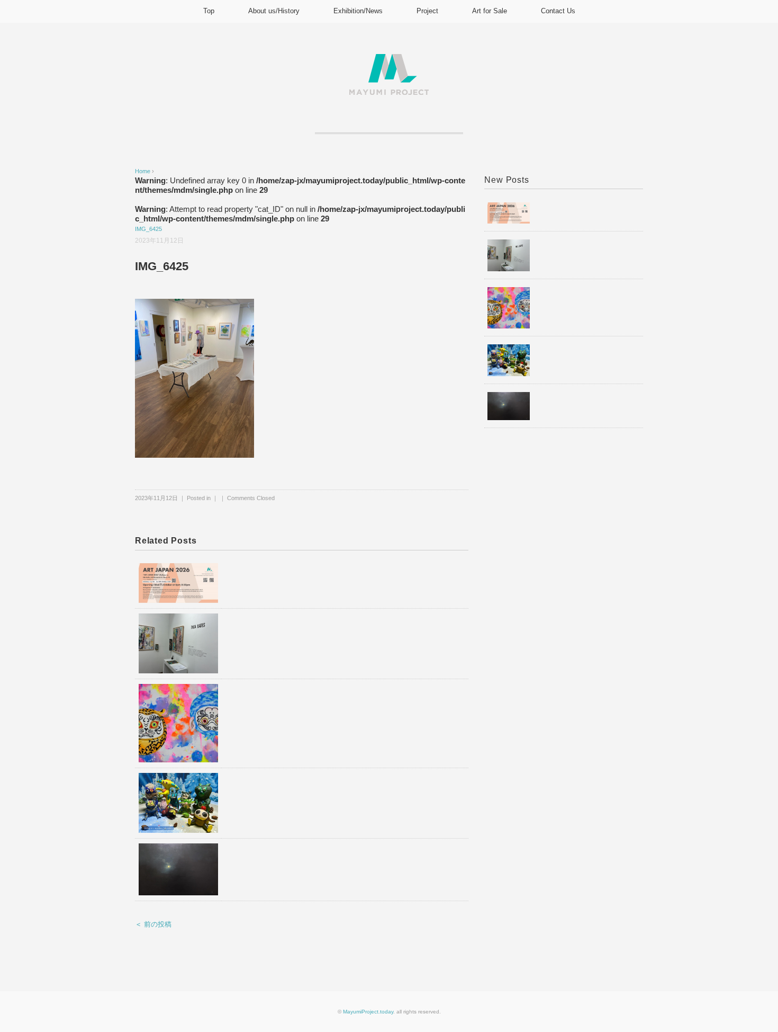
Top (208, 11)
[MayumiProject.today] (389, 60)
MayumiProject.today (368, 1012)
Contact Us (558, 11)
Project (427, 11)
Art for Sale (489, 11)
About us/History (274, 11)
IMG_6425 (148, 229)
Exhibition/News (358, 11)
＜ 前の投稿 (153, 924)
